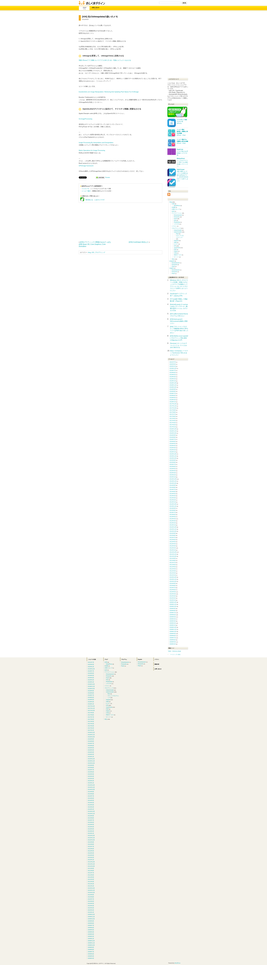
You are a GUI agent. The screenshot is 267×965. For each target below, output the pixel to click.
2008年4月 (173, 644)
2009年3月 (173, 621)
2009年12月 (173, 602)
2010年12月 (173, 577)
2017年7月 (173, 414)
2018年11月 (173, 385)
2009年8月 (173, 610)
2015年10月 (173, 458)
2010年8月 (173, 585)
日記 (173, 259)
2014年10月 (173, 483)
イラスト (174, 226)
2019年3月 (173, 376)
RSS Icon (168, 194)
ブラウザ (176, 224)
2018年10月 (173, 387)
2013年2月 (173, 523)
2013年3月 (173, 521)
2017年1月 (173, 427)
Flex (175, 220)
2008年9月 (173, 633)
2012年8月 (173, 535)
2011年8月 (173, 560)
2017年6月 (173, 416)
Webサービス (178, 255)
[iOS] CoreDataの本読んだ (138, 242)
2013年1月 (173, 525)
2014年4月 (173, 495)
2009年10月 (173, 606)
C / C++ (176, 244)
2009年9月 (173, 608)
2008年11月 (173, 629)
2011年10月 (173, 556)
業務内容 (157, 664)
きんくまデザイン (92, 3)
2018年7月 (173, 393)
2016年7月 (173, 439)
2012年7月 (173, 537)
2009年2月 (173, 623)
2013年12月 (173, 504)
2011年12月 (173, 552)
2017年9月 (173, 410)
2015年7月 (173, 464)
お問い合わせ (95, 8)
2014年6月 (173, 491)
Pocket (107, 177)
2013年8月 (173, 510)
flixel (177, 234)
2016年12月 (173, 429)
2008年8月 (173, 635)
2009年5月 (173, 617)
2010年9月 (173, 583)
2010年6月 (173, 589)
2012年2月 (173, 548)
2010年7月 (173, 587)
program (172, 261)
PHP (175, 249)
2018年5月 (173, 397)
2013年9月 (173, 508)
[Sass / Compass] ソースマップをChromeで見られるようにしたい (179, 353)
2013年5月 (173, 516)
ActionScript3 (177, 232)
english (172, 268)
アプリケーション (177, 213)
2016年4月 (173, 445)
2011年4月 (173, 569)
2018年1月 (173, 402)
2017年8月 (173, 412)
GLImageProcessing (85, 119)
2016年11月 (173, 431)
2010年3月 (173, 596)
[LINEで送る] (100, 177)
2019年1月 (173, 381)
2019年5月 (173, 374)
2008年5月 (173, 642)
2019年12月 (173, 368)
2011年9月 (173, 558)
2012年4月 (173, 544)
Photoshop (177, 222)
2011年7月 (173, 562)
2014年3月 (173, 498)
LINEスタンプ (176, 209)
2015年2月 (173, 475)
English (140, 659)
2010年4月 (173, 594)
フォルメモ (85, 188)
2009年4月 (173, 619)
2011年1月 (173, 575)
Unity (175, 253)
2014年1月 (173, 502)
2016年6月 (173, 441)
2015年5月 (173, 468)
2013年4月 (173, 518)
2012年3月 (173, 546)
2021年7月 (173, 362)
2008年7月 (173, 637)
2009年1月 (173, 625)
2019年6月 (173, 372)
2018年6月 (173, 395)
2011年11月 (173, 554)
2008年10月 (173, 631)
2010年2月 (173, 598)
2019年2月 (173, 379)
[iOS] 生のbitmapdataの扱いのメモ (100, 16)
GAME (173, 207)
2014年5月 (173, 493)
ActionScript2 (177, 230)
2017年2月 (173, 424)
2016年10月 (173, 433)
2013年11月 (173, 506)
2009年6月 (173, 615)
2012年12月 (173, 527)
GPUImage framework (86, 166)
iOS (93, 252)
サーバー (176, 257)
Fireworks (176, 217)
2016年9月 (173, 435)
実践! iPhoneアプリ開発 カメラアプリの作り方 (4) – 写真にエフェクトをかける (105, 60)
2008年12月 (173, 627)
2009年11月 (173, 604)
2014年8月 (173, 487)
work (173, 211)
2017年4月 (173, 420)
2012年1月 (173, 550)
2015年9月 (173, 460)
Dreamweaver (178, 215)
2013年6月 (173, 514)
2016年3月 (173, 447)
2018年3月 (173, 399)
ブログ (84, 8)
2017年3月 (173, 422)
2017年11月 (173, 406)
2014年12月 (173, 479)
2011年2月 (173, 573)
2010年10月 (173, 581)
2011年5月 (173, 566)
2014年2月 (173, 500)
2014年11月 (173, 481)
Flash (175, 218)
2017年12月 (173, 404)
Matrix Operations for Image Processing (92, 150)
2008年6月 (173, 640)
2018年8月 (173, 391)
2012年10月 (173, 531)
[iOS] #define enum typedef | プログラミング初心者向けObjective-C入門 (179, 338)
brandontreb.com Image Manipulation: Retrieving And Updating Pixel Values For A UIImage (109, 92)
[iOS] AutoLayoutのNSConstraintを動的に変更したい (179, 321)
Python (176, 251)
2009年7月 (173, 612)
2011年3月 (173, 571)
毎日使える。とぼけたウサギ (94, 200)
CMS (173, 204)
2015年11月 (173, 456)
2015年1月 (173, 477)
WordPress (177, 205)
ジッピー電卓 (86, 191)
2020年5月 (173, 364)
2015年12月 (173, 454)
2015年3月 (173, 473)
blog (89, 252)
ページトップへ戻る (175, 654)
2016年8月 (173, 437)
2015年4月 (173, 470)
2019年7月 (173, 370)
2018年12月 (173, 383)
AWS (175, 242)
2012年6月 (173, 539)
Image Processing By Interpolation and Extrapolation (96, 142)
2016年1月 (173, 452)
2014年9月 (173, 485)
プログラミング (100, 252)
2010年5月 (173, 592)
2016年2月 (173, 450)
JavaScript (177, 247)
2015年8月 (173, 462)
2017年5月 (173, 418)
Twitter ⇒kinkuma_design (174, 651)
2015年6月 (173, 466)
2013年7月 (173, 512)
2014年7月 (173, 489)
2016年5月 (173, 443)
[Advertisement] (96, 221)
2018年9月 (173, 389)
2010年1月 (173, 600)
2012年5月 (173, 541)
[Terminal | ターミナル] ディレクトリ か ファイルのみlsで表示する (178, 345)
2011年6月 (173, 564)
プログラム (124, 659)
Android (176, 240)
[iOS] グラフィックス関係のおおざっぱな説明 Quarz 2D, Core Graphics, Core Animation (95, 244)
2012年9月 (173, 533)
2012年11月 (173, 529)
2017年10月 (173, 408)
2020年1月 (173, 366)
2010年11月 (173, 579)
